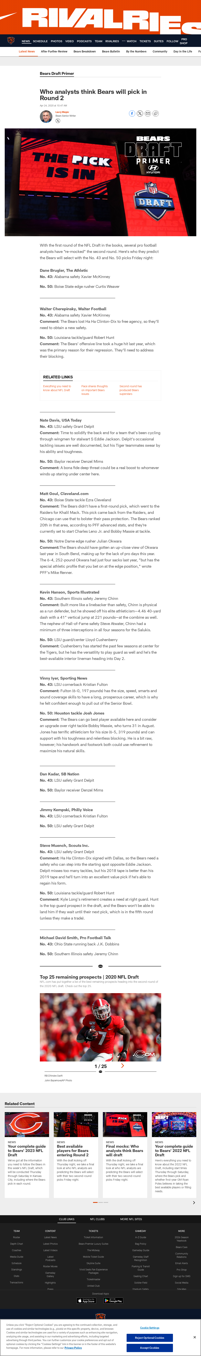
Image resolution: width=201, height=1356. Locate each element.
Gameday (140, 1231)
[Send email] (148, 115)
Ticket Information (93, 1237)
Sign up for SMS (181, 1276)
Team (17, 1231)
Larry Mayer (62, 112)
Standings (16, 1269)
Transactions (16, 1282)
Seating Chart (140, 1276)
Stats (16, 1276)
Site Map (181, 1289)
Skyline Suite (93, 1263)
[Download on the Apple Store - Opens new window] (86, 1301)
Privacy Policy (73, 1347)
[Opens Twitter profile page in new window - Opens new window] (58, 120)
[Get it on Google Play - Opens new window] (113, 1302)
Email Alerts (181, 1263)
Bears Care (181, 1247)
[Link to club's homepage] (11, 40)
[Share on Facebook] (132, 115)
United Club (93, 1285)
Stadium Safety (140, 1289)
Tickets (93, 1231)
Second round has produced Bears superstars (131, 389)
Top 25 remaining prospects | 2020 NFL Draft (89, 977)
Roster (16, 1237)
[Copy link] (156, 113)
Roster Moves (50, 1266)
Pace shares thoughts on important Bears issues (94, 389)
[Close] (194, 1337)
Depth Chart (16, 1243)
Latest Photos (50, 1243)
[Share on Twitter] (140, 115)
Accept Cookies (149, 1347)
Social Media (181, 1282)
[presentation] (194, 1203)
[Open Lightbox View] (100, 1040)
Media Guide (16, 1256)
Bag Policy (140, 1243)
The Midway (93, 1250)
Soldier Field (140, 1282)
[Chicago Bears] (100, 1319)
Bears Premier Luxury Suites (93, 1243)
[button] (95, 1202)
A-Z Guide (140, 1237)
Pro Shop (182, 1269)
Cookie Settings (149, 1327)
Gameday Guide (140, 1250)
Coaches (16, 1250)
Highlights (50, 1282)
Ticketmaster (93, 1279)
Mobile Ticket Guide (93, 1256)
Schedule (16, 1263)
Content (50, 1231)
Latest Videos (50, 1250)
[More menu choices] (123, 40)
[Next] (122, 1065)
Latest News (50, 1237)
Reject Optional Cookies (149, 1337)
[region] (100, 1337)
